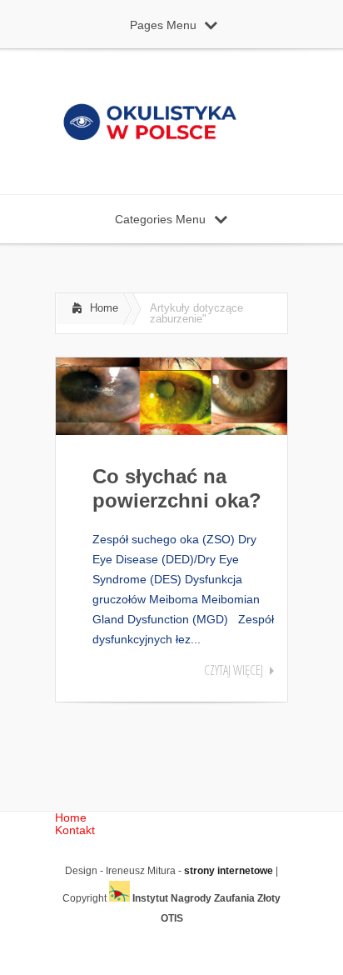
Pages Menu (163, 25)
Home (104, 308)
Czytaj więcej (233, 670)
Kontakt (75, 830)
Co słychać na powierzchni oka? (176, 488)
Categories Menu (160, 219)
